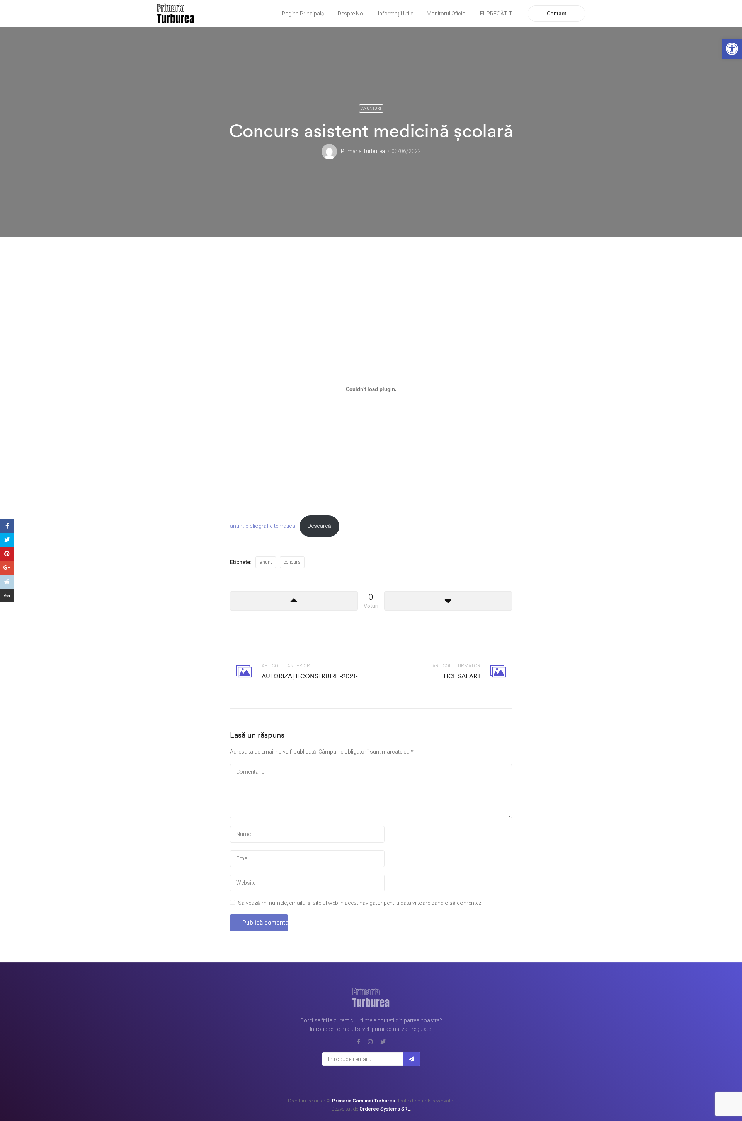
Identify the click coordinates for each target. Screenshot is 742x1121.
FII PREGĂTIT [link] (496, 13)
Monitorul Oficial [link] (446, 13)
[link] (732, 49)
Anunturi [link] (371, 108)
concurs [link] (292, 562)
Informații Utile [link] (395, 13)
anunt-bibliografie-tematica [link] (262, 526)
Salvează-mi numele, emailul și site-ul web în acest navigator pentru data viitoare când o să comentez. (360, 903)
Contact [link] (556, 13)
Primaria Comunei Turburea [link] (363, 1101)
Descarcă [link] (319, 526)
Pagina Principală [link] (303, 13)
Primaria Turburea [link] (363, 151)
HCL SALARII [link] (462, 676)
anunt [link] (265, 562)
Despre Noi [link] (351, 13)
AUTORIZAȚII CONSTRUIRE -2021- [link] (310, 676)
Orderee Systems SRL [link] (384, 1109)
